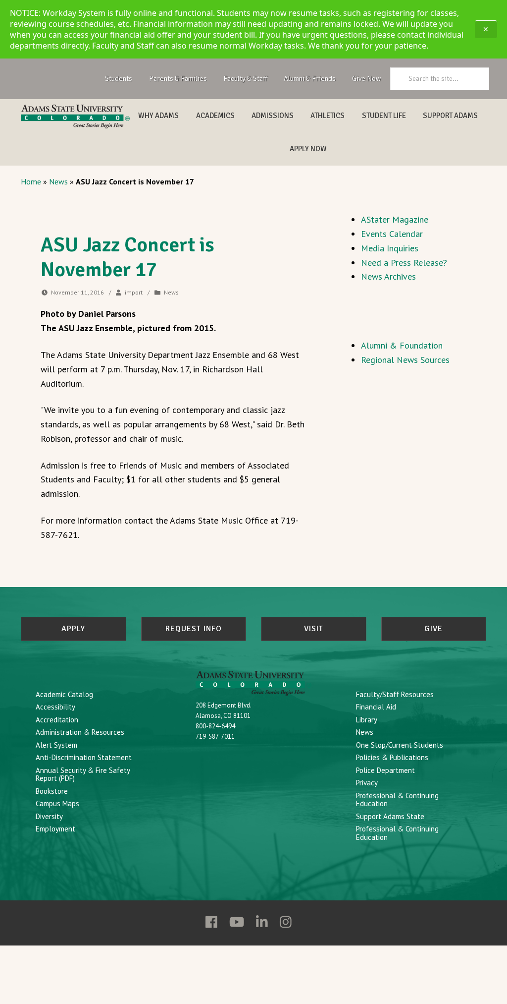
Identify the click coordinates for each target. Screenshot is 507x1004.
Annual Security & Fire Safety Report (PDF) (83, 774)
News (58, 181)
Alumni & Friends (310, 78)
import (134, 292)
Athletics (327, 115)
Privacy (367, 782)
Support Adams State (390, 816)
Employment (55, 828)
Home (31, 181)
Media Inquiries (389, 248)
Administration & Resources (80, 732)
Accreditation (57, 719)
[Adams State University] (75, 116)
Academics (215, 115)
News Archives (388, 276)
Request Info (193, 629)
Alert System (56, 745)
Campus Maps (57, 803)
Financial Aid (376, 706)
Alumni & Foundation (402, 345)
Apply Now (308, 148)
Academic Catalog (64, 694)
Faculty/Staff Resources (395, 694)
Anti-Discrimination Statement (84, 757)
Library (366, 719)
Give (433, 629)
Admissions (273, 115)
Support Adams (450, 115)
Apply (73, 629)
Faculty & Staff (245, 78)
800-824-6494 (215, 726)
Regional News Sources (405, 359)
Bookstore (52, 791)
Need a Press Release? (404, 262)
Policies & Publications (392, 757)
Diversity (49, 816)
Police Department (385, 770)
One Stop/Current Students (399, 745)
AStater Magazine (394, 219)
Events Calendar (392, 233)
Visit (313, 629)
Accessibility (55, 706)
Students (118, 78)
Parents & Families (178, 78)
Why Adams (158, 115)
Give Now (366, 78)
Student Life (384, 115)
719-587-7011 (215, 736)
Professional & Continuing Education (397, 800)
